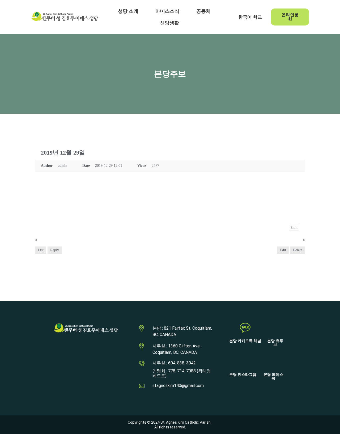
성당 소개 (128, 11)
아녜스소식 (167, 11)
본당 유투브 (275, 343)
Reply (54, 250)
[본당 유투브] (275, 327)
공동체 (203, 11)
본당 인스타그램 (242, 375)
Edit (283, 250)
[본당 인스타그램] (242, 361)
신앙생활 (169, 22)
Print (294, 227)
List (41, 250)
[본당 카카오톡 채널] (245, 327)
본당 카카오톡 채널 (245, 341)
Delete (297, 250)
